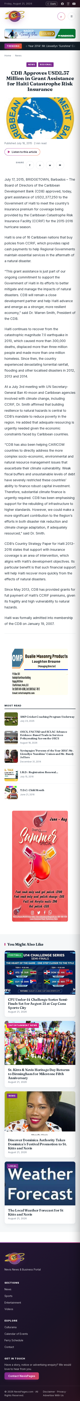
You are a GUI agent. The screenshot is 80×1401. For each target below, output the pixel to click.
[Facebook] (62, 3)
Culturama (10, 1327)
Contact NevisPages (21, 1376)
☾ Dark (51, 3)
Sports (8, 1295)
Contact (9, 1346)
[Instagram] (68, 3)
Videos (8, 1309)
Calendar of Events (16, 1333)
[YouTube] (74, 3)
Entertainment (12, 1302)
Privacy (61, 1391)
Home (7, 55)
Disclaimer (49, 1391)
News (18, 55)
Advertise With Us (53, 1395)
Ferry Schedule (13, 1340)
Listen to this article (22, 152)
